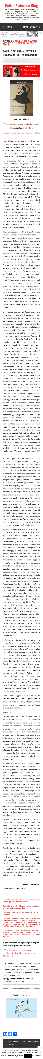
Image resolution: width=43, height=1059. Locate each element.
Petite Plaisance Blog (21, 5)
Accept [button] (28, 1056)
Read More (37, 1056)
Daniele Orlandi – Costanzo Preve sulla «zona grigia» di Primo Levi (21, 900)
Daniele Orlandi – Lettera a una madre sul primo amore (20, 53)
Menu (9, 27)
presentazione (17, 132)
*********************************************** (21, 1022)
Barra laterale (30, 27)
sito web (26, 995)
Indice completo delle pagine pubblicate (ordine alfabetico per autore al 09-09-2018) (20, 953)
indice (6, 132)
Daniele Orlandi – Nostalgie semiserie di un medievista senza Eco (21, 907)
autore (29, 132)
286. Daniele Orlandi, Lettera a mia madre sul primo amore (21, 1042)
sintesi (37, 132)
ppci (24, 61)
